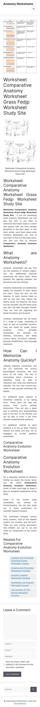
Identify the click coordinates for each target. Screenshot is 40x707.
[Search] (33, 689)
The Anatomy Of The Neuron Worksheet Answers (20, 593)
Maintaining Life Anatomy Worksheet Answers (22, 584)
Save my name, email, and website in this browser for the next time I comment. (19, 664)
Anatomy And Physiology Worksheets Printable (22, 569)
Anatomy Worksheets (18, 4)
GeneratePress (20, 703)
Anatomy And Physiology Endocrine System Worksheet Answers (22, 561)
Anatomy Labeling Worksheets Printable (20, 576)
